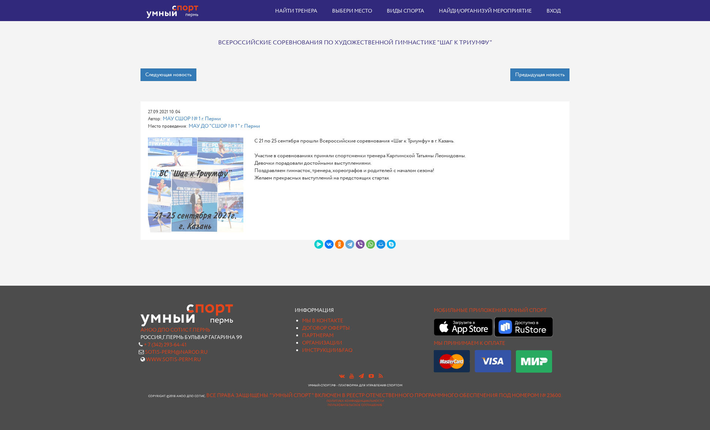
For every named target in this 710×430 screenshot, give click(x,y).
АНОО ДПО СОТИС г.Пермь (175, 330)
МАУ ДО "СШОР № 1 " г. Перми (224, 126)
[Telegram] (349, 244)
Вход (554, 11)
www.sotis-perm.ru (173, 359)
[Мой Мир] (380, 244)
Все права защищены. (237, 395)
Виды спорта (405, 11)
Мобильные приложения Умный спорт (490, 310)
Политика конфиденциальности (355, 401)
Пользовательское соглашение (355, 405)
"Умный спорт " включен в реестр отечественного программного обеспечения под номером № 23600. (416, 395)
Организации (322, 343)
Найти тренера (296, 11)
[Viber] (360, 244)
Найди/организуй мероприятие (485, 11)
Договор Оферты (326, 328)
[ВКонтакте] (329, 244)
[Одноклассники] (339, 244)
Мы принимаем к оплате (469, 343)
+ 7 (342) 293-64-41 (165, 345)
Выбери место (352, 11)
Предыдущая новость (540, 74)
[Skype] (391, 244)
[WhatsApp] (370, 244)
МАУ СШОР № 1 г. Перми (192, 118)
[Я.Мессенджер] (318, 244)
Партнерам (318, 335)
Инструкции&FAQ (327, 350)
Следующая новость (168, 74)
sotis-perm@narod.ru (176, 352)
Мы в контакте (322, 321)
